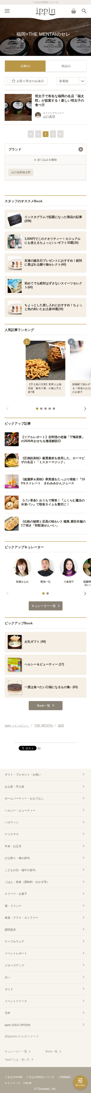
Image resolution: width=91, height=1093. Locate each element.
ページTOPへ (45, 737)
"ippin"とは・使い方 (17, 1059)
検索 (84, 11)
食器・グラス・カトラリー (21, 917)
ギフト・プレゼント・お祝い (23, 774)
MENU (7, 11)
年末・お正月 (13, 846)
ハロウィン (12, 822)
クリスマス (12, 834)
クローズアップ (14, 965)
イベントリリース (16, 1001)
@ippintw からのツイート (22, 1036)
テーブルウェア (14, 941)
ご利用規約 (64, 1077)
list (39, 748)
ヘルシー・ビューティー (20, 810)
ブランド (14, 149)
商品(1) (66, 66)
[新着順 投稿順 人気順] (71, 81)
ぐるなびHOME (14, 1077)
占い (7, 977)
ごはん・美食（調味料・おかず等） (27, 882)
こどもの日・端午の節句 (20, 870)
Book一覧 (52, 1051)
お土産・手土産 (14, 786)
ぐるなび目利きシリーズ (40, 1077)
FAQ (26, 1083)
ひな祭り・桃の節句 (17, 858)
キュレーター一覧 (16, 1051)
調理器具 (10, 929)
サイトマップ (12, 1083)
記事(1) (25, 66)
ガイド (9, 989)
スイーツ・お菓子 (16, 893)
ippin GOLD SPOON (17, 1025)
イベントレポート (16, 953)
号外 (7, 1013)
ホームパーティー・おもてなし (24, 798)
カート (73, 11)
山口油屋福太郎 (21, 172)
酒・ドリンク (13, 905)
